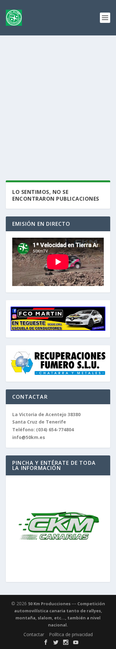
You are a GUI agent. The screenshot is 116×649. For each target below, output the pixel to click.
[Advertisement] (58, 97)
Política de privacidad (71, 634)
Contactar (34, 634)
